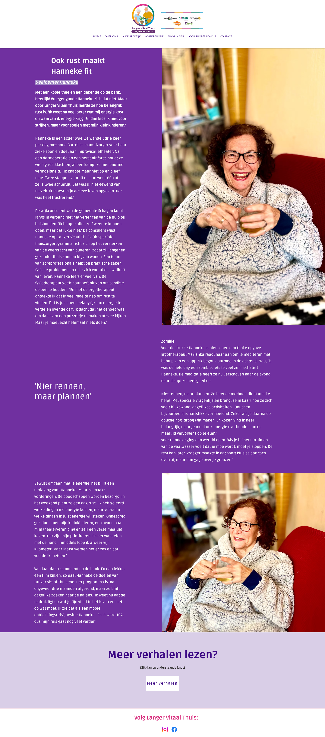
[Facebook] (174, 729)
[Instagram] (165, 729)
